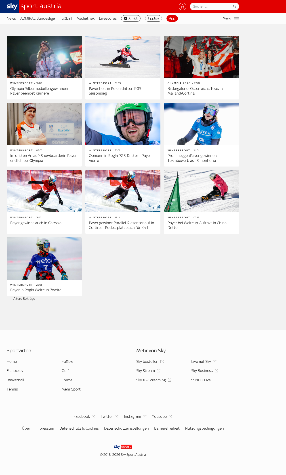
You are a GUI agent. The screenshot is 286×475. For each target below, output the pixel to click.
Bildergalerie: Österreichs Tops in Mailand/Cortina (195, 91)
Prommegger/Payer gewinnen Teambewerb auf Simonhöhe (192, 158)
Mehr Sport (71, 389)
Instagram (132, 416)
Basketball (15, 380)
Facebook (82, 416)
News (11, 18)
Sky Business (202, 370)
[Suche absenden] (234, 6)
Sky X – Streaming (151, 380)
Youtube (159, 416)
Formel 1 (69, 380)
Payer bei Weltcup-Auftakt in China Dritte (197, 225)
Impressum (45, 428)
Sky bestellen (147, 361)
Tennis (12, 389)
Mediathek (86, 18)
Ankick (133, 18)
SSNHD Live (201, 380)
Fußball (65, 18)
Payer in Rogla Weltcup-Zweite (35, 290)
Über (26, 428)
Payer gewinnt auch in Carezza (35, 223)
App (172, 18)
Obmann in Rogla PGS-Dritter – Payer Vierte (120, 158)
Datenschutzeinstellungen (126, 428)
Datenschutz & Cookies (79, 428)
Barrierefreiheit (167, 428)
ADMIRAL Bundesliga (37, 18)
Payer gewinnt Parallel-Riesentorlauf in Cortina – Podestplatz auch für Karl (121, 225)
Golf (65, 370)
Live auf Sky (201, 361)
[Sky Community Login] (182, 6)
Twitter (107, 416)
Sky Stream (145, 370)
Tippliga (153, 18)
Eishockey (15, 370)
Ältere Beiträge (24, 299)
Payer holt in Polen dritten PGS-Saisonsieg (116, 91)
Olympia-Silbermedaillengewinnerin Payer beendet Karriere (39, 91)
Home (12, 361)
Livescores (108, 18)
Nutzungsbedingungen (204, 428)
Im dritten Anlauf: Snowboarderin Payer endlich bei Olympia (43, 158)
